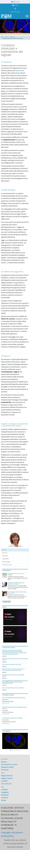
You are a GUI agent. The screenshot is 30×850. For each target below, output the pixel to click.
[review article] (4, 575)
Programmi (12, 37)
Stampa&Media (5, 558)
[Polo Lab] (15, 540)
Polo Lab (4, 550)
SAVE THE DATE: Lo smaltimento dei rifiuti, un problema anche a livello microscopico (13, 669)
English (16, 2)
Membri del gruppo (6, 561)
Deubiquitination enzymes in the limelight (16, 574)
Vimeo (3, 800)
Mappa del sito (6, 775)
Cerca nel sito (6, 783)
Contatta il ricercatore (7, 564)
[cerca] (15, 8)
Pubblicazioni (5, 555)
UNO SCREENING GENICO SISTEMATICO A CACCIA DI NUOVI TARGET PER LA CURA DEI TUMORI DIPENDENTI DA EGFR (15, 682)
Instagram (5, 792)
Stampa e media (7, 767)
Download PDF (5, 703)
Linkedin (4, 789)
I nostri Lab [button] (14, 12)
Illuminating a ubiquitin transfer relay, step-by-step (17, 592)
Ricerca (4, 761)
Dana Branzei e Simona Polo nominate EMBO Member (13, 675)
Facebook (5, 795)
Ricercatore (4, 552)
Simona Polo (19, 70)
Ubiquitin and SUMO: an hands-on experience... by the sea (16, 583)
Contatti (4, 781)
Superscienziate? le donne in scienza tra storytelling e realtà (15, 659)
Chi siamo (5, 770)
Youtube (4, 797)
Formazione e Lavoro (9, 764)
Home (16, 5)
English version (7, 778)
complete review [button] (6, 601)
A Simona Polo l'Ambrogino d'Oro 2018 (11, 664)
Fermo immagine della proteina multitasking (13, 688)
